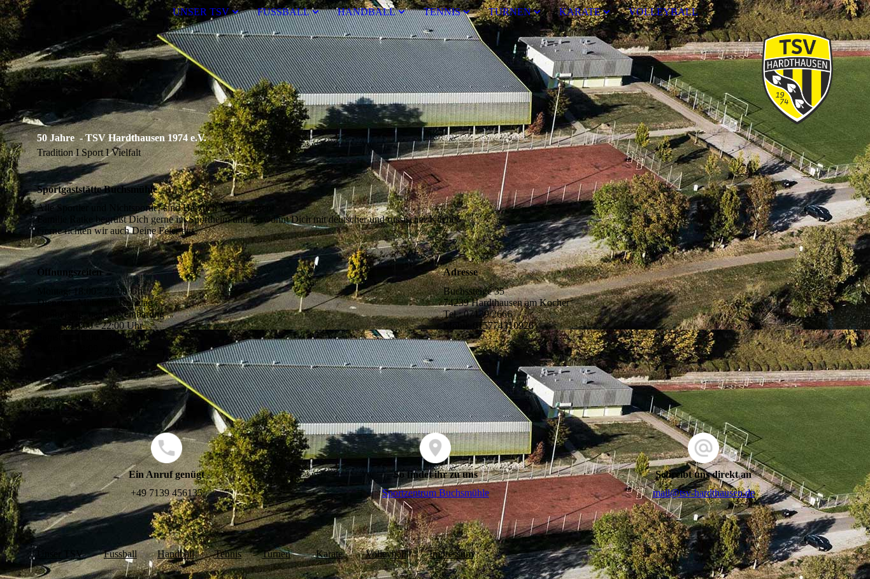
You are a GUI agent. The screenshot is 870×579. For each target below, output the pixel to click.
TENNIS (442, 11)
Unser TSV (60, 553)
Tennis (228, 553)
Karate (329, 553)
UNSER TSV (201, 11)
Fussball (120, 553)
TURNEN (509, 11)
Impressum (451, 553)
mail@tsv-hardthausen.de (704, 492)
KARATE (580, 11)
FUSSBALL (283, 11)
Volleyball (386, 553)
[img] (435, 78)
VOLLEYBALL (663, 11)
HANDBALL (367, 11)
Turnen (276, 553)
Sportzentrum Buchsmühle (435, 492)
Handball (175, 553)
